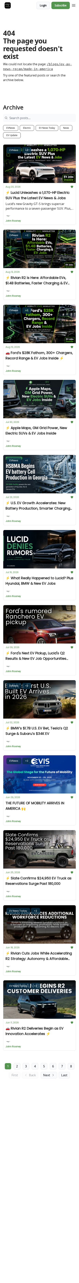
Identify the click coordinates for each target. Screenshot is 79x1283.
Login (43, 5)
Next (46, 1075)
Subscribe (61, 5)
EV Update (11, 135)
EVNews (10, 128)
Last (64, 1075)
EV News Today (47, 128)
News (66, 128)
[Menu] (73, 5)
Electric (27, 128)
